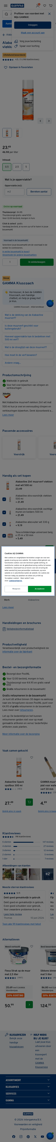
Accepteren (40, 589)
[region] (28, 571)
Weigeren (16, 589)
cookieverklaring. (15, 581)
